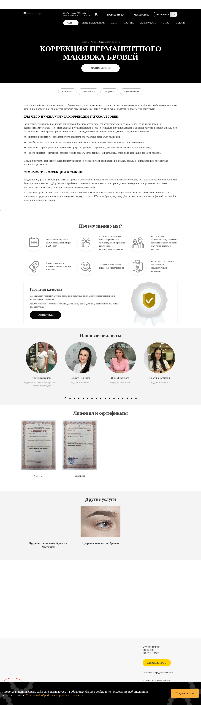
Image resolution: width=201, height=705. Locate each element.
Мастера (129, 23)
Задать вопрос (141, 14)
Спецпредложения (93, 23)
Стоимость (67, 91)
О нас (166, 23)
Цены (114, 23)
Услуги (70, 23)
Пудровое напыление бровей (100, 543)
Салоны (180, 23)
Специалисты (88, 91)
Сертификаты (148, 23)
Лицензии (109, 91)
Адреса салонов (131, 91)
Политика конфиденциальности (158, 672)
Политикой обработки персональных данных (55, 695)
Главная (84, 42)
